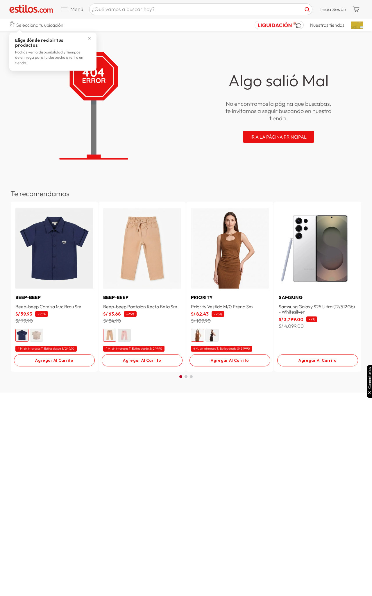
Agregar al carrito (54, 360)
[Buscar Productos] (307, 9)
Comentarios (369, 378)
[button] (36, 25)
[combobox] (200, 9)
